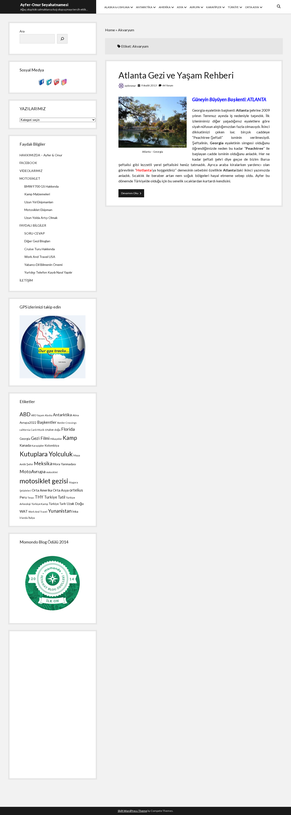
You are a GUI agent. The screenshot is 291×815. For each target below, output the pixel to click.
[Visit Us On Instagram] (64, 84)
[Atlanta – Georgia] (152, 146)
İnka (75, 511)
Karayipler (38, 445)
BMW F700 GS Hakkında (41, 186)
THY (39, 496)
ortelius (76, 490)
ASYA (180, 7)
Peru (23, 497)
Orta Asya (61, 490)
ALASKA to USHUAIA (117, 7)
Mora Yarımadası (64, 464)
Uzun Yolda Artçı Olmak (41, 218)
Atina (76, 415)
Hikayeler (56, 439)
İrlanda (24, 517)
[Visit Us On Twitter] (49, 84)
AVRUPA (195, 7)
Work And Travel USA (39, 257)
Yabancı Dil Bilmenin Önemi (43, 265)
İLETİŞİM (26, 280)
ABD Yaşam (37, 415)
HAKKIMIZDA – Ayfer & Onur (41, 155)
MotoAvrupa (32, 471)
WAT (24, 511)
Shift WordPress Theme (132, 811)
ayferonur (130, 85)
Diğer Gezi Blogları (37, 241)
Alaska (48, 415)
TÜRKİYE (233, 7)
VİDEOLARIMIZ (31, 171)
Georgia (25, 439)
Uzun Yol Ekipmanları (38, 202)
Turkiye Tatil (54, 497)
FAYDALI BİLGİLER (33, 225)
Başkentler (47, 422)
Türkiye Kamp (39, 504)
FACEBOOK (28, 163)
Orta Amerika (42, 490)
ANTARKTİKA (144, 7)
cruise (49, 429)
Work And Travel (37, 511)
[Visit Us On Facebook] (41, 84)
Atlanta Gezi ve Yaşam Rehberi (176, 75)
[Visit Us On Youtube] (56, 84)
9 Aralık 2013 (149, 85)
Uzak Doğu (75, 504)
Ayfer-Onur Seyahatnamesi (44, 4)
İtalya (31, 517)
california (25, 429)
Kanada (25, 445)
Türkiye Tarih (57, 504)
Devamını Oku (132, 194)
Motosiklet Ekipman (38, 210)
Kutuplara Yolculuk (46, 454)
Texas (31, 497)
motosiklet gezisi (44, 481)
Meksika (43, 463)
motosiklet (52, 472)
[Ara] (62, 39)
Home (110, 30)
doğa (57, 429)
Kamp (70, 437)
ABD (25, 414)
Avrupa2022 (28, 422)
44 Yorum (167, 85)
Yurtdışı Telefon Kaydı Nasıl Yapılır (48, 272)
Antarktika (62, 414)
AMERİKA (165, 7)
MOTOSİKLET (30, 178)
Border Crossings (67, 422)
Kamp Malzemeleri (37, 194)
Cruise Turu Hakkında (39, 249)
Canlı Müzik (37, 429)
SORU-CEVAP (34, 233)
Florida (68, 429)
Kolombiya (52, 445)
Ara (22, 31)
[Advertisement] (52, 705)
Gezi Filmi (40, 438)
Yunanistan (60, 511)
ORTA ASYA (252, 7)
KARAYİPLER (213, 7)
